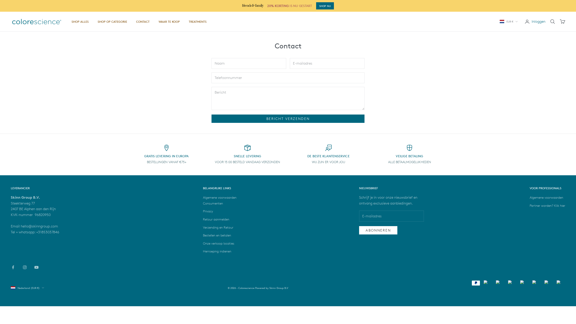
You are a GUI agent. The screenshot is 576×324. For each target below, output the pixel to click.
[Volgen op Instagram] (24, 267)
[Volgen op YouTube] (36, 267)
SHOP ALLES (80, 21)
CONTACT (143, 21)
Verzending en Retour (218, 227)
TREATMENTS (198, 21)
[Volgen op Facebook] (13, 267)
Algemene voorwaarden (546, 197)
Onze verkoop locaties (218, 243)
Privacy (208, 211)
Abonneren (378, 230)
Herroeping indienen (217, 251)
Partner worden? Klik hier (547, 205)
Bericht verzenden (288, 119)
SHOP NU (325, 6)
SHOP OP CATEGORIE (112, 21)
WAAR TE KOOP (169, 21)
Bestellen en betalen (217, 235)
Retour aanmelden (216, 219)
